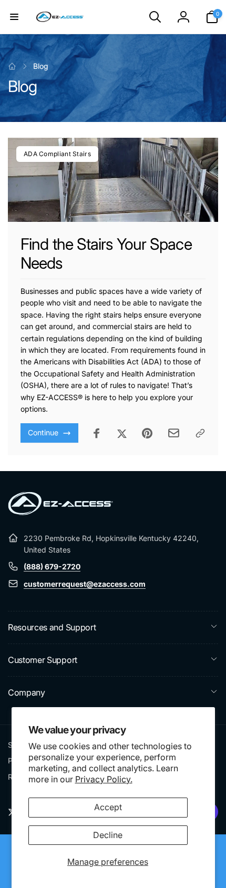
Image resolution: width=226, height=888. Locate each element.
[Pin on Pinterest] (147, 433)
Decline (107, 835)
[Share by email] (173, 433)
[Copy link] (200, 433)
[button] (14, 16)
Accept (108, 807)
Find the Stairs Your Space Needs (106, 253)
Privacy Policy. (103, 779)
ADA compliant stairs (57, 154)
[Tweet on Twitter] (122, 433)
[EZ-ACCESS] (60, 512)
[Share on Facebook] (96, 433)
